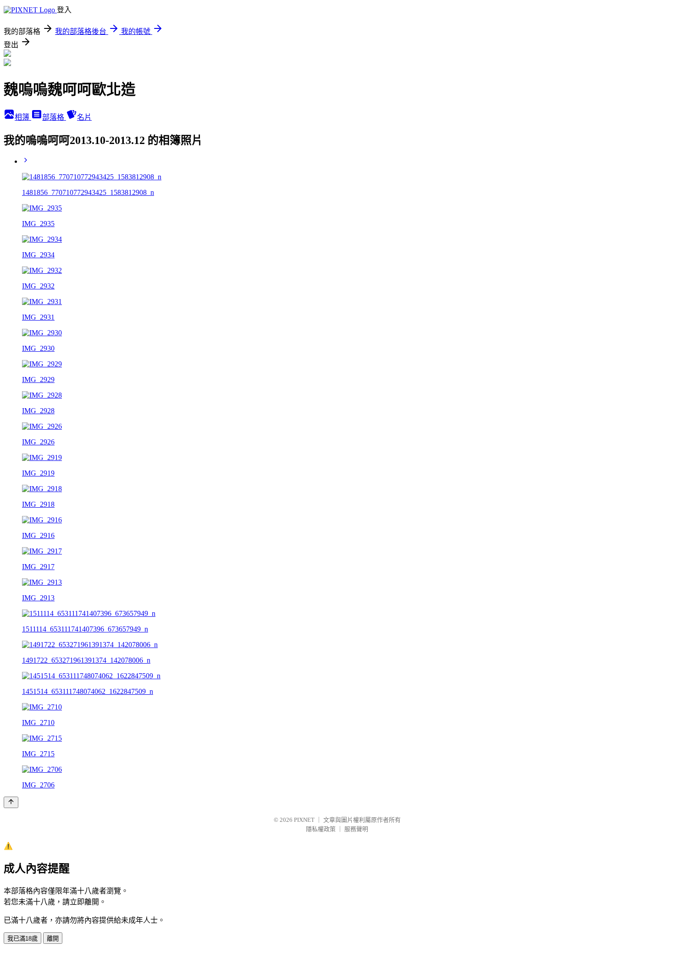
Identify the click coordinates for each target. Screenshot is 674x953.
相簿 (23, 117)
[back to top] (11, 802)
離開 (53, 938)
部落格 (54, 117)
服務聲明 (356, 829)
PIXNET (304, 819)
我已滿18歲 (22, 938)
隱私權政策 (321, 829)
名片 (84, 117)
